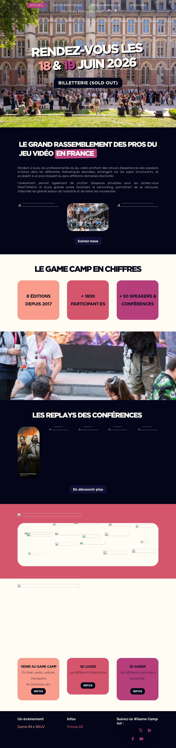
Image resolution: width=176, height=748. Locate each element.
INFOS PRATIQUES (67, 5)
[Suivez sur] (123, 730)
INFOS (38, 691)
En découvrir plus (88, 489)
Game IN (25, 727)
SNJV (40, 727)
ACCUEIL (36, 5)
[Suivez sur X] (140, 730)
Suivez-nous (88, 241)
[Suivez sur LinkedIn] (149, 730)
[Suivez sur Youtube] (141, 739)
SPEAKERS (138, 5)
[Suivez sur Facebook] (132, 739)
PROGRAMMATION (105, 5)
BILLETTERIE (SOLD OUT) (88, 82)
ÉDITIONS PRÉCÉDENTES (81, 11)
